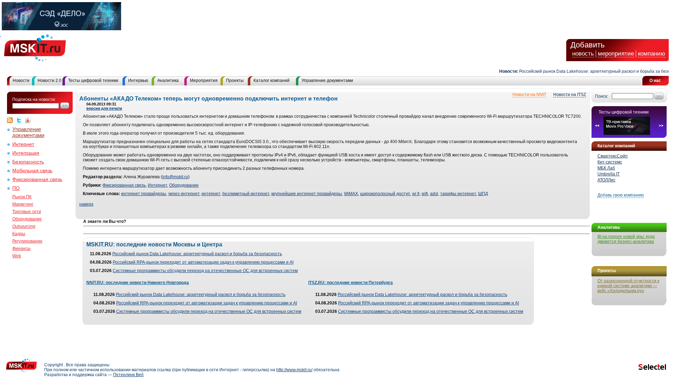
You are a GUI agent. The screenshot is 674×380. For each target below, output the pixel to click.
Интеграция (25, 153)
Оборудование (27, 219)
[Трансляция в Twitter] (20, 120)
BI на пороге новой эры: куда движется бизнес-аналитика (626, 239)
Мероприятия (204, 80)
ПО (16, 188)
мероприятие (616, 53)
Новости (21, 80)
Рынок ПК (22, 196)
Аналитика (168, 80)
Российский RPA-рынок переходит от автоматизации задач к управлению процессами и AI (203, 262)
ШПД (483, 193)
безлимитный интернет (245, 193)
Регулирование (27, 241)
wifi (425, 193)
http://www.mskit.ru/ (294, 369)
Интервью (138, 80)
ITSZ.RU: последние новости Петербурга (350, 282)
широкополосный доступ (385, 193)
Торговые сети (26, 211)
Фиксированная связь (37, 179)
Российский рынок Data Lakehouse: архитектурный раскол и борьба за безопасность (197, 253)
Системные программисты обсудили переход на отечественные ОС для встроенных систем (205, 270)
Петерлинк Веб (128, 374)
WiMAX (351, 193)
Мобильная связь (32, 170)
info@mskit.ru (175, 176)
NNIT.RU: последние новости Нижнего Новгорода (137, 282)
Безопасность (28, 162)
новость (583, 53)
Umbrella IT (608, 174)
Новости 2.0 (49, 80)
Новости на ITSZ (569, 94)
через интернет (183, 193)
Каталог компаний (271, 80)
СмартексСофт (612, 156)
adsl (434, 193)
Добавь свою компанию (620, 195)
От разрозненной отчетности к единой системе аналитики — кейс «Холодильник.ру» (628, 285)
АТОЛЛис (606, 180)
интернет (210, 193)
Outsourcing (23, 226)
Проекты (235, 80)
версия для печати (104, 108)
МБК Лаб (606, 168)
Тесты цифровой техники (93, 80)
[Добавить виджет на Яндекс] (28, 120)
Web (16, 255)
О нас (655, 80)
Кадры (18, 233)
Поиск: (601, 96)
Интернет (23, 144)
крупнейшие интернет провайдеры (306, 193)
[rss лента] (11, 120)
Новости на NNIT (529, 94)
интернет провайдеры (143, 193)
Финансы (21, 248)
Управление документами (327, 80)
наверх (86, 204)
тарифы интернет (458, 193)
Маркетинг (22, 204)
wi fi (415, 193)
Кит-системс (609, 162)
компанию (651, 53)
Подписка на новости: (34, 99)
